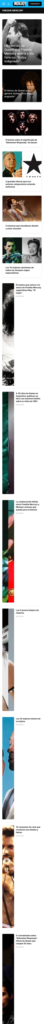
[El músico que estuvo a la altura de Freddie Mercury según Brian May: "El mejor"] (8, 334)
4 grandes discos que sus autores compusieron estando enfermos (20, 184)
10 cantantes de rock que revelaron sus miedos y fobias (28, 830)
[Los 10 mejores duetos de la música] (8, 768)
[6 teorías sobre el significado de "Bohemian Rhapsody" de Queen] (22, 123)
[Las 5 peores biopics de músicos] (8, 660)
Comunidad (35, 4)
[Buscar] (8, 3)
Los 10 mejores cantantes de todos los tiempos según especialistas (20, 270)
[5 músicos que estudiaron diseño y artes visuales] (22, 208)
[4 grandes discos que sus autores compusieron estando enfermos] (22, 164)
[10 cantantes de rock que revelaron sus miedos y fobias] (8, 876)
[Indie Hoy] (20, 4)
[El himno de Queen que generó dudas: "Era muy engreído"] (22, 99)
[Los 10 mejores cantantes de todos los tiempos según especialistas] (22, 250)
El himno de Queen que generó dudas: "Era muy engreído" (17, 93)
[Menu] (3, 3)
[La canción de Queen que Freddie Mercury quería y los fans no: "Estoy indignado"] (22, 42)
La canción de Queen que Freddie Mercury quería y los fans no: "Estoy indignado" (19, 53)
